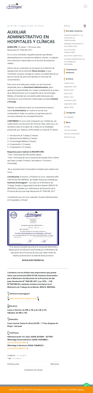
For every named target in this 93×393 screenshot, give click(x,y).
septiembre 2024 (70, 87)
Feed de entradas (70, 130)
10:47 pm (40, 26)
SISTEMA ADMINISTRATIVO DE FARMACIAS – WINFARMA (74, 61)
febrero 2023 (69, 90)
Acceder (67, 127)
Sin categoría (21, 355)
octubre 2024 (69, 83)
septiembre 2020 (70, 104)
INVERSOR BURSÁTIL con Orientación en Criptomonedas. (73, 37)
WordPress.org (69, 137)
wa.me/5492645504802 (17, 342)
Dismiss (80, 389)
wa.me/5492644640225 (17, 348)
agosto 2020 (68, 107)
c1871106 (13, 26)
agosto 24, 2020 (27, 26)
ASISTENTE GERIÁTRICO (73, 56)
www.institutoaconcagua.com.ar (23, 298)
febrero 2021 (69, 97)
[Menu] (85, 6)
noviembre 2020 (70, 100)
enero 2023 (68, 93)
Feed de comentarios (72, 134)
